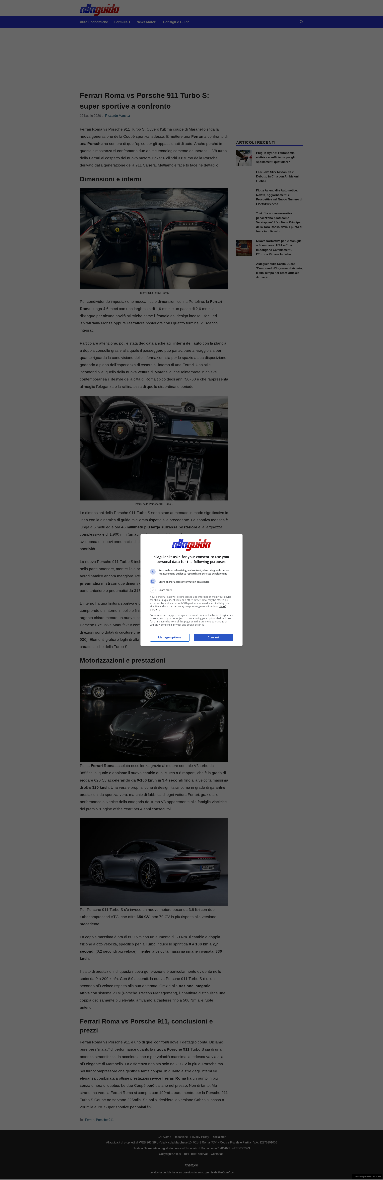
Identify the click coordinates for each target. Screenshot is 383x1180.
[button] (191, 590)
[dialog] (191, 590)
